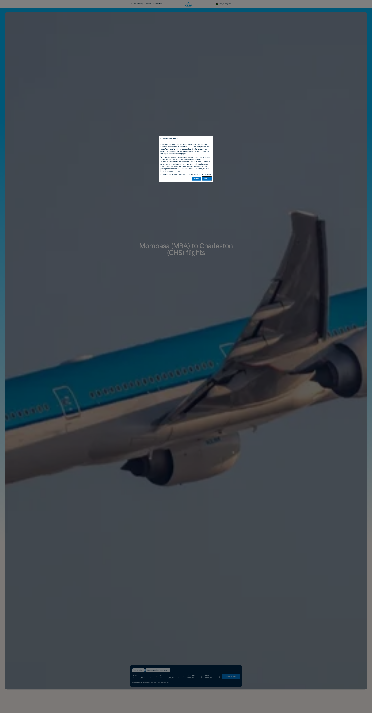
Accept (207, 178)
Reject (196, 178)
